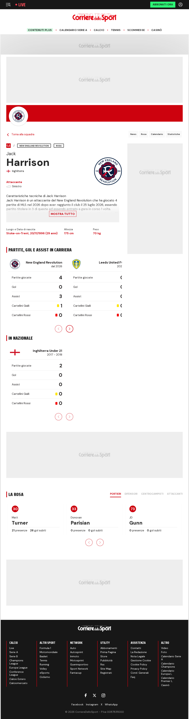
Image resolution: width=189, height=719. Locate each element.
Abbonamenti (108, 648)
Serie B (13, 656)
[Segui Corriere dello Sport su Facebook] (85, 695)
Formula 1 (45, 648)
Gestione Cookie (141, 660)
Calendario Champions (168, 665)
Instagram (92, 704)
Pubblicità (106, 660)
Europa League (18, 667)
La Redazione (139, 652)
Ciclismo (45, 677)
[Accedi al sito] (180, 4)
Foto (164, 652)
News (133, 134)
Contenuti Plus (40, 30)
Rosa (143, 134)
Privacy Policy (139, 668)
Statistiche (174, 134)
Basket (44, 656)
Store (103, 656)
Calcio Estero (17, 679)
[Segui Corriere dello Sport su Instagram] (103, 695)
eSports (44, 672)
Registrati (106, 672)
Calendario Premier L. (167, 679)
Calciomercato (18, 683)
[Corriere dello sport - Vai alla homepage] (94, 17)
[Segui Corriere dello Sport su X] (94, 695)
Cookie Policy (139, 664)
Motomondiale (49, 652)
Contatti (136, 648)
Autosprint (76, 652)
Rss (102, 664)
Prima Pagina (108, 652)
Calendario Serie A (73, 30)
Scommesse (136, 30)
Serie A (13, 652)
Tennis (116, 30)
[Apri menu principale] (8, 4)
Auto (73, 648)
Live (21, 4)
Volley (43, 668)
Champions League (16, 662)
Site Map (105, 668)
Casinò (156, 30)
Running (44, 664)
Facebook (77, 704)
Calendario (157, 134)
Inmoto (74, 656)
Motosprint (77, 660)
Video (164, 648)
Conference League (16, 673)
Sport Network (79, 668)
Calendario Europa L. (167, 672)
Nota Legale (138, 656)
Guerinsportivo (79, 664)
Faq (133, 677)
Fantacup (76, 672)
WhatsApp (111, 704)
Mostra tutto (63, 214)
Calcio (99, 30)
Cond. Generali (140, 672)
